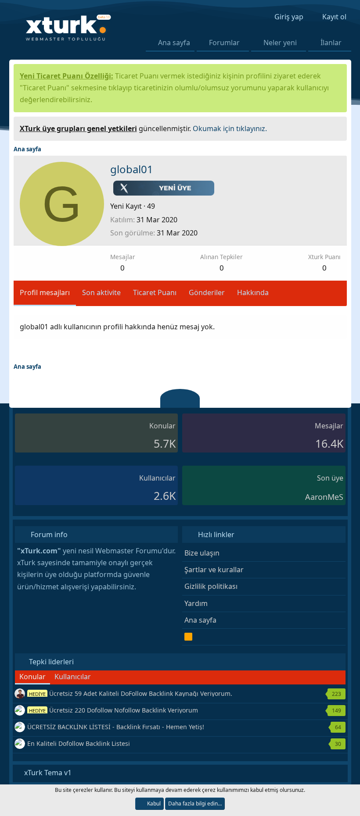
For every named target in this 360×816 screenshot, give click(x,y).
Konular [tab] (32, 676)
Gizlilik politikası (211, 586)
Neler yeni (280, 42)
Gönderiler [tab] (207, 292)
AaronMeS (324, 497)
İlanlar (331, 42)
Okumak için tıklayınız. (230, 128)
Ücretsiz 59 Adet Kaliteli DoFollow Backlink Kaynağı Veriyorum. (130, 693)
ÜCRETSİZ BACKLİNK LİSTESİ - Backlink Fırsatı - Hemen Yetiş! (115, 727)
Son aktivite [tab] (101, 292)
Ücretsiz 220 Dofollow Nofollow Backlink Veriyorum (113, 710)
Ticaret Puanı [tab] (154, 292)
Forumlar (224, 42)
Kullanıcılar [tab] (72, 676)
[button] (245, 42)
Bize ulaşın (202, 553)
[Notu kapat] (336, 127)
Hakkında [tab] (253, 292)
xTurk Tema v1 (47, 772)
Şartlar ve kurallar (214, 569)
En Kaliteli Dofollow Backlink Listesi (78, 743)
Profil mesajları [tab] (45, 292)
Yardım (196, 603)
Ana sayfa (174, 42)
